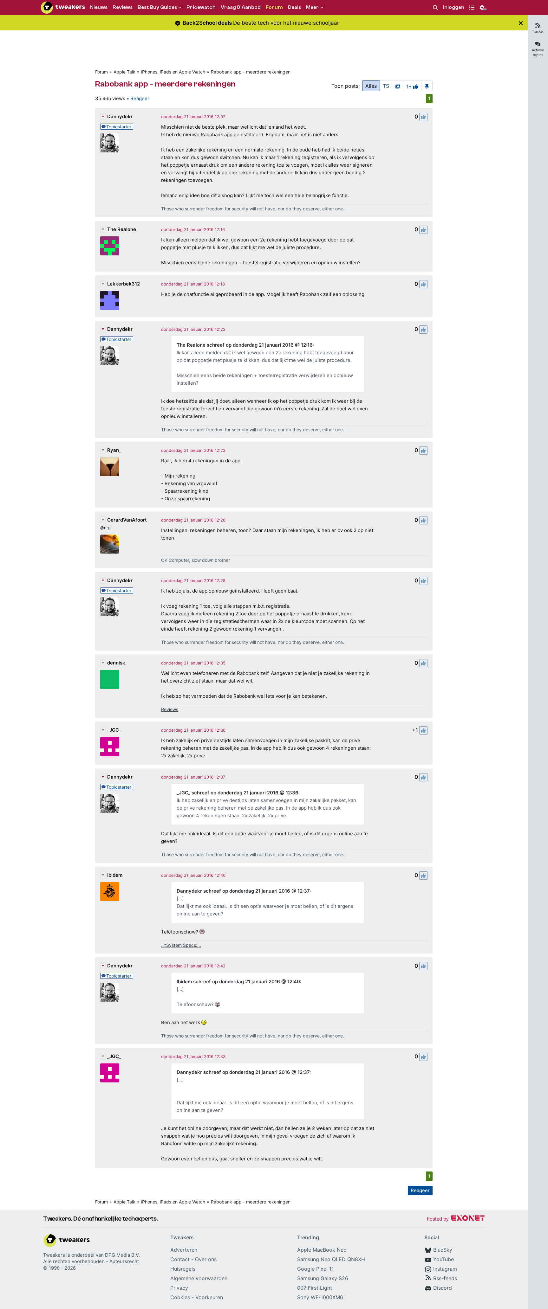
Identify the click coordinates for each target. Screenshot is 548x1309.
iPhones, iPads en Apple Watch (173, 71)
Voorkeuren (209, 1297)
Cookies (180, 1297)
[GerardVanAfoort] (109, 544)
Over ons (206, 1259)
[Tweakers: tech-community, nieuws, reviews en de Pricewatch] (63, 7)
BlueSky (442, 1250)
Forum (101, 71)
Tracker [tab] (538, 31)
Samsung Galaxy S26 (322, 1278)
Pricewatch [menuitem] (201, 7)
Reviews (169, 709)
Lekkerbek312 (123, 284)
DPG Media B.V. (122, 1255)
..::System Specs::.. (181, 945)
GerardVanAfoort (127, 520)
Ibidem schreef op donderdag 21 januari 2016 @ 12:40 (238, 982)
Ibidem (114, 875)
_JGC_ (114, 730)
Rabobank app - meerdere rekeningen (250, 71)
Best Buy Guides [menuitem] (157, 7)
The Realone (121, 229)
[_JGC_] (109, 746)
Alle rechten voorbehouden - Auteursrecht (91, 1261)
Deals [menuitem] (294, 7)
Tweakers (54, 1255)
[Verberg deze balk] (521, 23)
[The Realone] (109, 245)
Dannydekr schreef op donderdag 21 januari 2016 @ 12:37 (243, 891)
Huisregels (182, 1269)
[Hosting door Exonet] (456, 1219)
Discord (442, 1288)
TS (386, 86)
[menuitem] (435, 7)
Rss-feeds (445, 1278)
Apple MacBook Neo (322, 1250)
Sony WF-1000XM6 (320, 1297)
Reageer (139, 98)
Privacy (179, 1288)
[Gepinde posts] (426, 86)
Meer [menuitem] (312, 7)
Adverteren (183, 1250)
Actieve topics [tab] (538, 52)
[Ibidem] (109, 891)
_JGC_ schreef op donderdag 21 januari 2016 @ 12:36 (237, 793)
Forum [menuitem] (274, 7)
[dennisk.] (109, 679)
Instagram (445, 1269)
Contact (180, 1259)
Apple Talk (124, 71)
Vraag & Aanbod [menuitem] (241, 7)
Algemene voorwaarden (198, 1278)
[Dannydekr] (109, 142)
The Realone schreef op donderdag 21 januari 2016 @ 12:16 (245, 345)
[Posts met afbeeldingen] (397, 86)
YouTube (443, 1259)
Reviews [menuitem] (123, 7)
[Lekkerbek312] (109, 300)
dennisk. (117, 663)
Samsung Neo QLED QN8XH (331, 1259)
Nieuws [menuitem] (99, 7)
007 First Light (314, 1288)
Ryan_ (114, 450)
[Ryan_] (109, 466)
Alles (371, 86)
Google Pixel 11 (315, 1269)
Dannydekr (120, 116)
